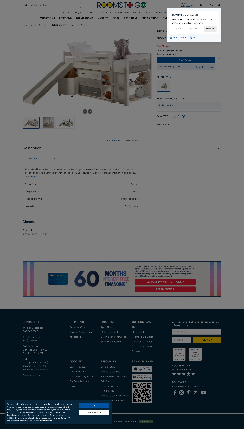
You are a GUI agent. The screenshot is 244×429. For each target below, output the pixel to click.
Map (195, 38)
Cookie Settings (94, 412)
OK (94, 406)
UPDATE (210, 29)
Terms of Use (66, 418)
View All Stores (179, 38)
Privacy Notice (46, 421)
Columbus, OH (190, 15)
